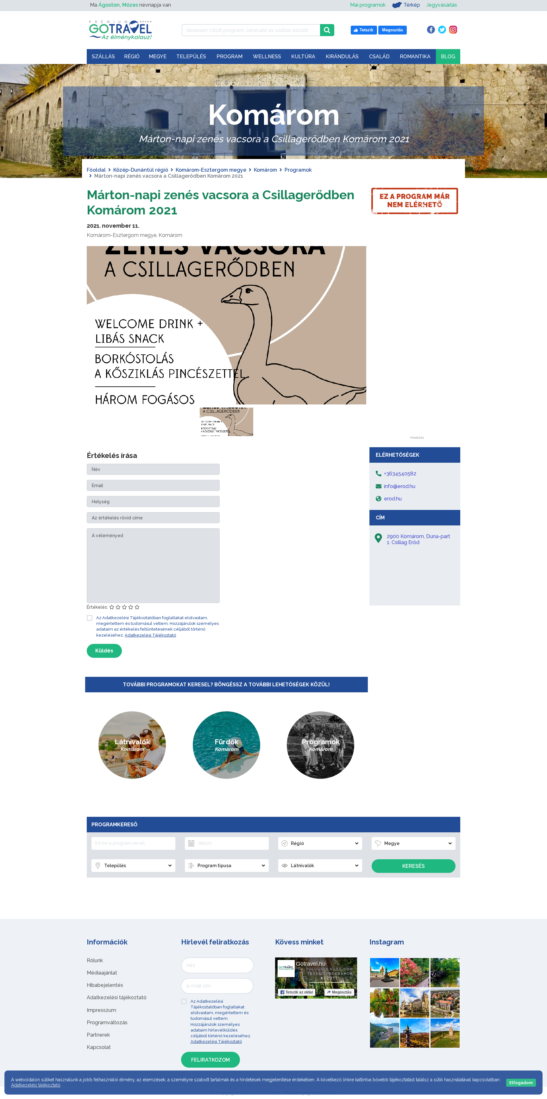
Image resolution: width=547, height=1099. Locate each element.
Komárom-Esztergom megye (211, 170)
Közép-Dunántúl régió (140, 170)
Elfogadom (521, 1082)
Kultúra (303, 57)
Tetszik (299, 992)
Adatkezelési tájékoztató (117, 997)
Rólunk (95, 960)
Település (191, 57)
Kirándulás (342, 57)
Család (379, 57)
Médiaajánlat (102, 973)
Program (229, 57)
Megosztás (342, 992)
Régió (132, 57)
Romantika (415, 57)
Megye (158, 57)
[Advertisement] (416, 341)
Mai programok (368, 5)
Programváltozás (107, 1023)
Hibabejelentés (105, 985)
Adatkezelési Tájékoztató (150, 635)
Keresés (413, 866)
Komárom (265, 170)
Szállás (103, 57)
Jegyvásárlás (441, 5)
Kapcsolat (99, 1047)
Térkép (412, 5)
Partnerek (98, 1035)
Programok (298, 170)
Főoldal (96, 170)
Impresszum (101, 1010)
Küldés (104, 651)
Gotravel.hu (310, 964)
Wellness (267, 57)
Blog (448, 57)
